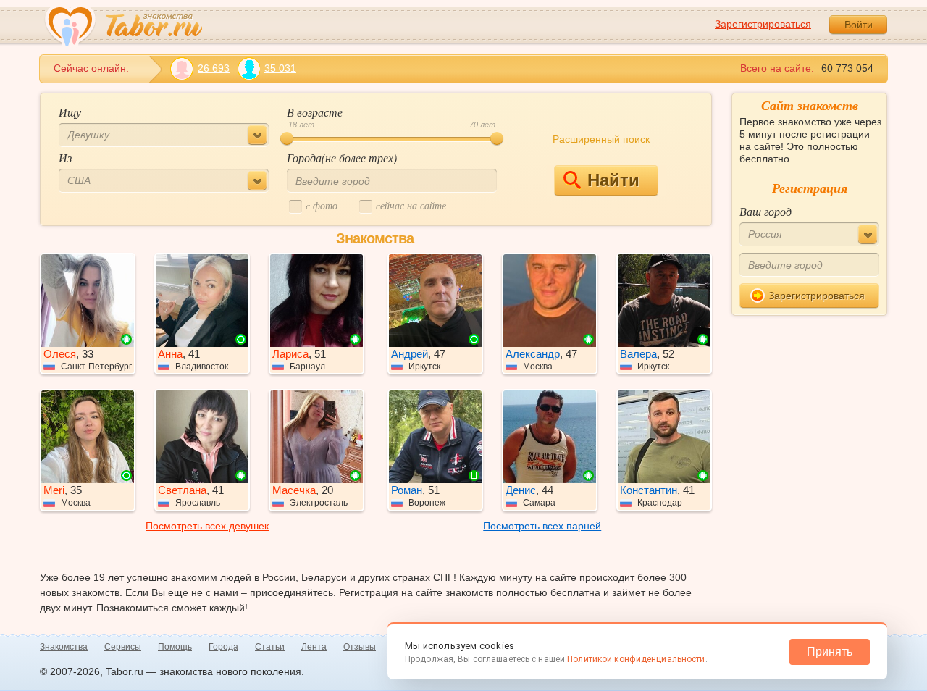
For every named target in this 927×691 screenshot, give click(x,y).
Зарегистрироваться (763, 24)
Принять (829, 651)
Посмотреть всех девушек (207, 526)
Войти (858, 24)
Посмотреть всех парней (542, 526)
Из (65, 157)
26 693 (214, 68)
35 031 (280, 68)
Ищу (70, 112)
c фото (321, 205)
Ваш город (765, 211)
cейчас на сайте (411, 205)
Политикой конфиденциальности (636, 659)
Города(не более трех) (342, 157)
